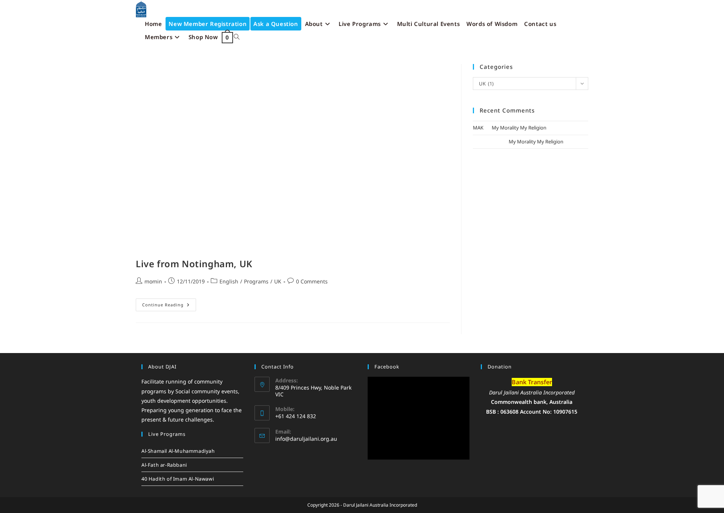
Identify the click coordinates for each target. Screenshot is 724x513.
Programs (256, 281)
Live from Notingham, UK (194, 263)
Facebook (386, 366)
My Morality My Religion (519, 127)
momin (153, 281)
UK (277, 281)
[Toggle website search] (236, 37)
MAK (478, 127)
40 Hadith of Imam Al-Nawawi (177, 478)
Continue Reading (169, 302)
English (228, 281)
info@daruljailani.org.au (306, 438)
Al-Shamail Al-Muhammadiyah (178, 451)
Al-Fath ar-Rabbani (164, 464)
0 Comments (312, 281)
